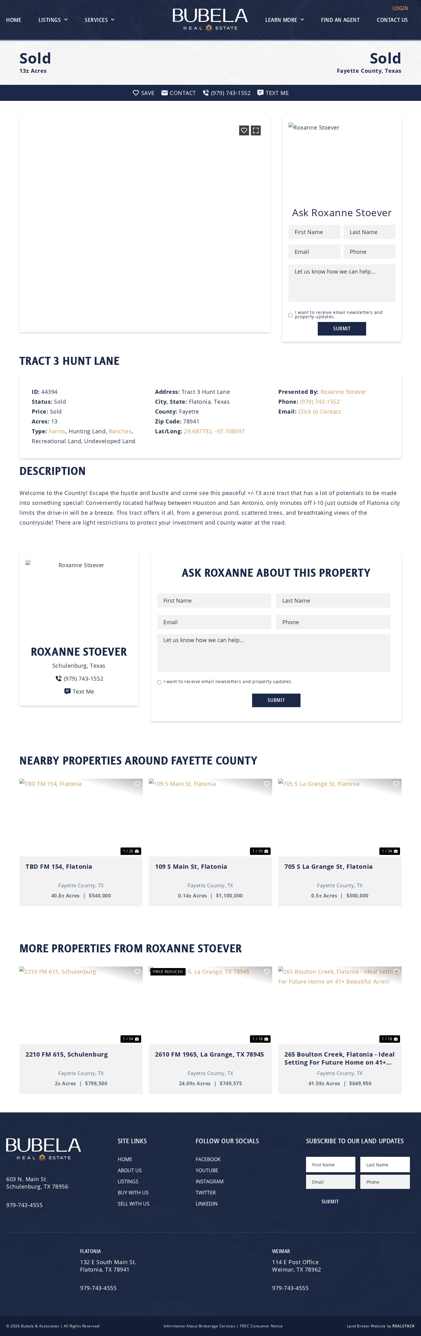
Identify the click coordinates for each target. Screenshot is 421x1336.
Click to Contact (319, 411)
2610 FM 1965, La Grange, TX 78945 (209, 1054)
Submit (342, 329)
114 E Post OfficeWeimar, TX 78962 (297, 1265)
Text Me (83, 691)
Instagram (209, 1181)
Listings (50, 20)
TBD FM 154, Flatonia (59, 867)
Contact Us (392, 20)
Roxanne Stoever (343, 391)
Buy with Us (133, 1192)
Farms (57, 431)
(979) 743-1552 (320, 401)
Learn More (281, 20)
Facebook (208, 1159)
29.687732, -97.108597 (214, 431)
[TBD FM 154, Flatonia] (81, 817)
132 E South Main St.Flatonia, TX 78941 (108, 1265)
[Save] (244, 130)
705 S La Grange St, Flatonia (328, 867)
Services (96, 20)
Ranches (120, 431)
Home (13, 20)
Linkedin (207, 1203)
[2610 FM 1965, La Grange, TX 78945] (210, 1005)
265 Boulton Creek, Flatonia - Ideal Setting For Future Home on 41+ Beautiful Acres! (339, 1058)
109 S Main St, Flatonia (191, 867)
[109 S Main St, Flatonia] (210, 817)
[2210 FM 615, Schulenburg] (81, 1005)
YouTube (207, 1170)
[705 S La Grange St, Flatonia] (340, 817)
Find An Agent (340, 20)
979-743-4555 (24, 1205)
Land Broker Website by (381, 1326)
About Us (130, 1170)
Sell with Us (133, 1203)
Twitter (206, 1192)
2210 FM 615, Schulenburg (67, 1054)
